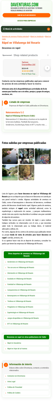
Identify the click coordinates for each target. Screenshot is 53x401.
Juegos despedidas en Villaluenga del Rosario (23, 318)
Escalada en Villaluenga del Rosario (19, 279)
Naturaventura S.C (15, 112)
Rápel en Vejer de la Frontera (17, 349)
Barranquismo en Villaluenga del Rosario (21, 296)
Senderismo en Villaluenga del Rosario (20, 262)
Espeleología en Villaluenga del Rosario (20, 312)
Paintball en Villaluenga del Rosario (19, 284)
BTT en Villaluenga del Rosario (17, 324)
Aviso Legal (11, 382)
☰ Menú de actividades (12, 29)
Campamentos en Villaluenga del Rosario (21, 290)
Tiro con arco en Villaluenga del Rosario (20, 267)
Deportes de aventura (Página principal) (15, 36)
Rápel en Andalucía (37, 36)
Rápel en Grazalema (14, 343)
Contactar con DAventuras (16, 376)
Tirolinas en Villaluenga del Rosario (19, 301)
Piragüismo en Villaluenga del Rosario (20, 307)
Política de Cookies (13, 393)
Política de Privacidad (14, 387)
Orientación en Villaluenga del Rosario (20, 273)
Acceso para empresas (26, 21)
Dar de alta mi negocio (27, 15)
